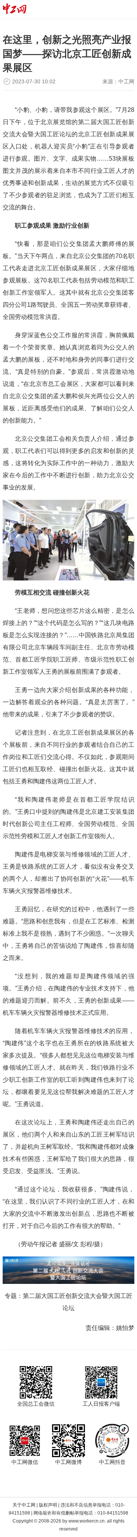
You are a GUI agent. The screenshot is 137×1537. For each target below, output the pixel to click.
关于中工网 (24, 1505)
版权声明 (48, 1505)
